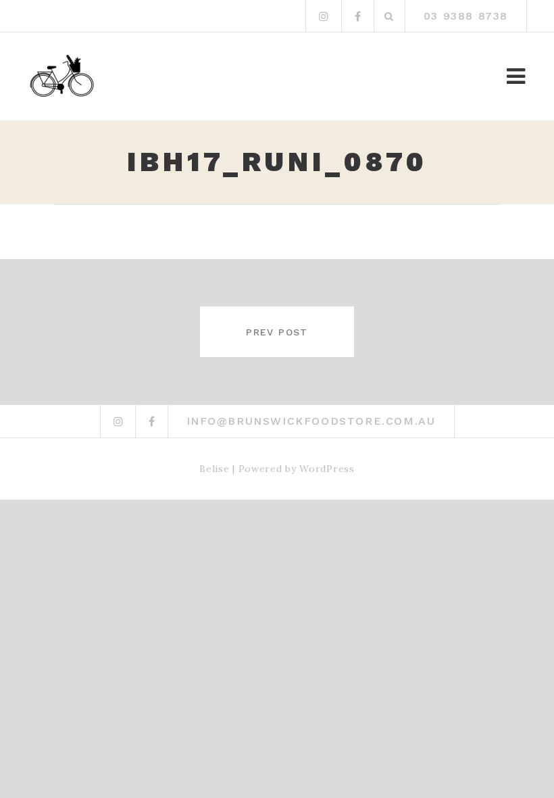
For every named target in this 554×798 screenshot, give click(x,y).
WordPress (326, 469)
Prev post (277, 332)
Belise (214, 469)
